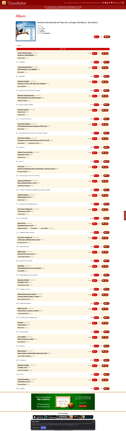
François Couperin (23, 109)
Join (120, 2)
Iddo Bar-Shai (21, 114)
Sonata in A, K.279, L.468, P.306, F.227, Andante (31, 83)
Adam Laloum (21, 200)
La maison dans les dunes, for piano (28, 296)
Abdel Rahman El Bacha (24, 185)
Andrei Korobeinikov (23, 370)
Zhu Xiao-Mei (21, 58)
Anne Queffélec (22, 86)
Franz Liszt (21, 166)
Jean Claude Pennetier (24, 256)
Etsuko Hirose (21, 157)
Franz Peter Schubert (24, 124)
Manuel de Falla (22, 308)
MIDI (95, 2)
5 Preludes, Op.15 (23, 282)
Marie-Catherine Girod (24, 299)
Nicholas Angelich (22, 171)
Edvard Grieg (21, 223)
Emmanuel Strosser (34, 143)
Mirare (42, 30)
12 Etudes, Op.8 (22, 367)
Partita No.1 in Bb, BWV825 (26, 55)
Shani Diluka (21, 129)
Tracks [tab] (19, 45)
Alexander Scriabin (23, 280)
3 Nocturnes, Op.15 (23, 154)
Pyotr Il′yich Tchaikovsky (25, 209)
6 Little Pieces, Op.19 (24, 381)
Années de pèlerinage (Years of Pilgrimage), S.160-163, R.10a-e (36, 168)
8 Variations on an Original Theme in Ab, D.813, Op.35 (33, 140)
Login (116, 2)
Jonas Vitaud (21, 214)
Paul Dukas (21, 266)
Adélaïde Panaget (22, 228)
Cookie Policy (70, 424)
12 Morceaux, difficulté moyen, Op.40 (29, 239)
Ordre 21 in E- (22, 112)
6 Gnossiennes (22, 325)
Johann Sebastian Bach (25, 53)
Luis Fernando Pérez (23, 313)
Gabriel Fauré (22, 251)
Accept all (43, 427)
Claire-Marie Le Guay (23, 285)
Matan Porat (21, 327)
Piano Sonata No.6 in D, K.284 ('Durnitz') (29, 98)
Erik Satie (20, 322)
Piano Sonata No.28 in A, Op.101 (27, 183)
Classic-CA (99, 2)
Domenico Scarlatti (23, 81)
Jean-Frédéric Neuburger (24, 356)
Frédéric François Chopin (25, 152)
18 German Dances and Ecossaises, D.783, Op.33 (32, 126)
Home (65, 2)
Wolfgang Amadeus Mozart (26, 95)
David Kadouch (21, 341)
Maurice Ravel (22, 351)
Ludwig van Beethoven (24, 180)
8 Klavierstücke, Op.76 (24, 197)
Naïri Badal (34, 228)
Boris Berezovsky (22, 242)
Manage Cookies (36, 427)
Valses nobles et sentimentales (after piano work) (32, 353)
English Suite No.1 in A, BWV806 (27, 69)
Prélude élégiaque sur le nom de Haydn (29, 268)
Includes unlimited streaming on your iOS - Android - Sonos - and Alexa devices (63, 8)
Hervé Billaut (21, 271)
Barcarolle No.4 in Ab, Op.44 (26, 254)
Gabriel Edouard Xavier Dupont (27, 294)
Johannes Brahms (23, 195)
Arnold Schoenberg (23, 379)
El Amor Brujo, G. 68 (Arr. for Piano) (28, 310)
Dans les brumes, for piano (26, 339)
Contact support (125, 215)
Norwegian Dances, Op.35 (25, 225)
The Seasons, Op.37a (24, 211)
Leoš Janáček (22, 336)
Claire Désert (21, 143)
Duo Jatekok (44, 228)
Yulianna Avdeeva (22, 100)
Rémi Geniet (21, 72)
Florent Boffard (22, 384)
